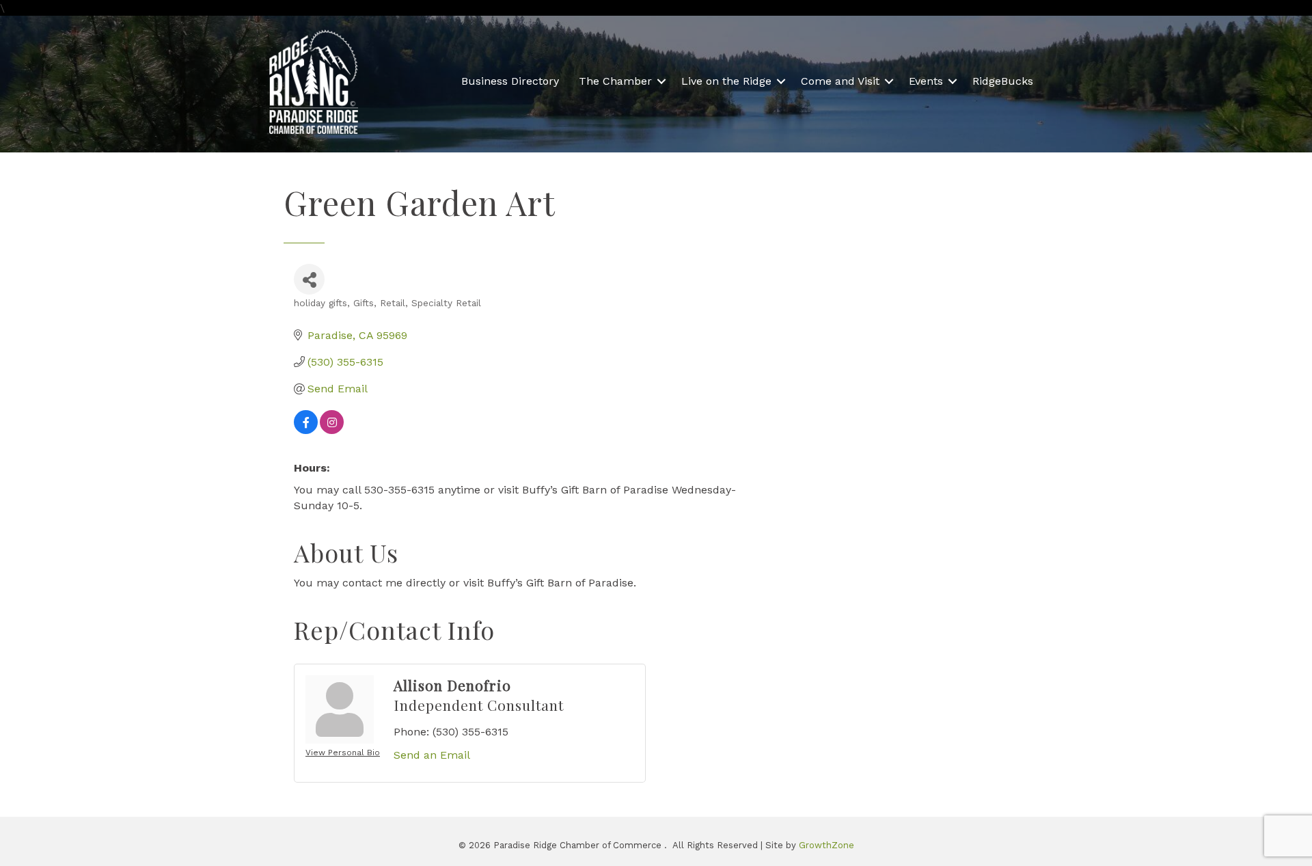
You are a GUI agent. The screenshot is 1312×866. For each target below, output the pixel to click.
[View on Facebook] (306, 430)
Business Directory (510, 81)
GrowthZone (826, 845)
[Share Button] (309, 279)
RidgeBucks (1002, 81)
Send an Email (432, 754)
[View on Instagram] (332, 430)
